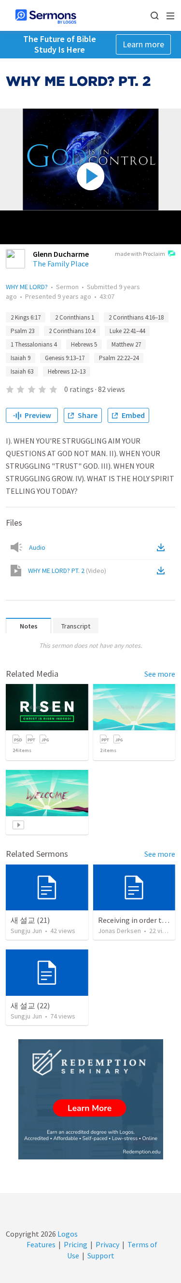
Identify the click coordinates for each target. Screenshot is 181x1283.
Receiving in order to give (139, 920)
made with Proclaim (140, 253)
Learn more (143, 44)
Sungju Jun (26, 930)
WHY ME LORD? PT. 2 (67, 570)
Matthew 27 (126, 344)
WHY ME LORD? (27, 286)
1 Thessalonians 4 (33, 344)
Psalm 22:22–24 (119, 358)
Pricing (75, 1244)
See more (159, 674)
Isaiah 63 (22, 371)
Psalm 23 (22, 331)
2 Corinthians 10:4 (72, 331)
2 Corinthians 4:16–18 (136, 317)
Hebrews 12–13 (66, 371)
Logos (67, 1234)
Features (41, 1244)
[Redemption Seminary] (90, 1099)
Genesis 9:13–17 (64, 358)
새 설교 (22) (30, 1005)
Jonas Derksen (119, 930)
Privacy (107, 1244)
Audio (37, 547)
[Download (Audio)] (162, 547)
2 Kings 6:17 (26, 317)
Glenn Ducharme (61, 254)
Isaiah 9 (20, 358)
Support (100, 1255)
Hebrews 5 (84, 344)
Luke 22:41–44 (127, 331)
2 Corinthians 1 (74, 317)
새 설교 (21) (30, 920)
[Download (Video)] (162, 570)
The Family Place (61, 263)
